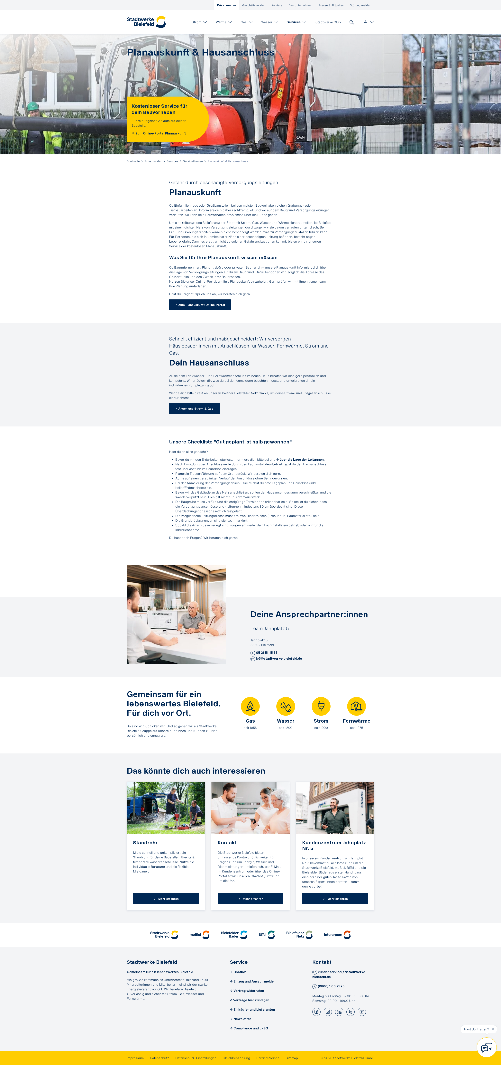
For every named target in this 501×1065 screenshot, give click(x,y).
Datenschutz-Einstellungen (195, 1058)
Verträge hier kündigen (251, 1000)
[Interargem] (337, 935)
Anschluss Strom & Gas (195, 408)
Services (172, 161)
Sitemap (292, 1058)
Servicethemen (193, 161)
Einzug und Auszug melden (254, 981)
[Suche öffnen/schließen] (351, 22)
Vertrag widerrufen (248, 990)
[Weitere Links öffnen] (368, 22)
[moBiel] (199, 935)
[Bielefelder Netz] (299, 935)
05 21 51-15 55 (266, 652)
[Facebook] (316, 1012)
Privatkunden (226, 5)
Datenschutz (159, 1058)
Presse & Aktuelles (331, 5)
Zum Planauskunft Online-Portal (201, 304)
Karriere (276, 5)
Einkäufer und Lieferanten (254, 1009)
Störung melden (360, 5)
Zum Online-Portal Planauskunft (160, 133)
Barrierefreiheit (267, 1058)
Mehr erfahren (168, 898)
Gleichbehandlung (236, 1058)
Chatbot (240, 972)
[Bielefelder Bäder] (234, 935)
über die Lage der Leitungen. (302, 459)
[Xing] (350, 1012)
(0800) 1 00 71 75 (330, 986)
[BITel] (267, 935)
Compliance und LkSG (250, 1028)
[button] (252, 653)
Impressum (135, 1058)
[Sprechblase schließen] (493, 1029)
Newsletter (242, 1019)
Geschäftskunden (253, 5)
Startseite (133, 161)
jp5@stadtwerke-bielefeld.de (278, 658)
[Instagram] (328, 1012)
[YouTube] (362, 1012)
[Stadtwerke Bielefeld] (164, 935)
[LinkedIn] (339, 1012)
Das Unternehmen (300, 5)
